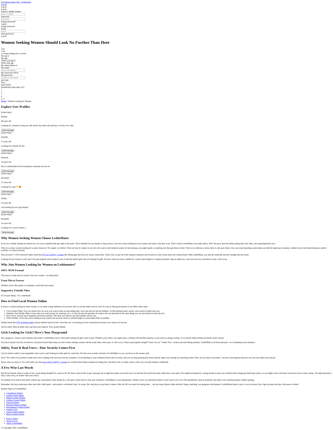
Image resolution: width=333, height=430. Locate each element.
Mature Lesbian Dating (15, 398)
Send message (7, 130)
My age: (4, 58)
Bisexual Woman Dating (16, 405)
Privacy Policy (12, 419)
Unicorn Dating (12, 402)
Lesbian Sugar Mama (15, 395)
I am (3, 49)
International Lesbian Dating (18, 407)
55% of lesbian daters (25, 322)
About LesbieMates (14, 423)
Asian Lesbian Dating (15, 412)
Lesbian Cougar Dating (15, 400)
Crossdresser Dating (14, 393)
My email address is (9, 65)
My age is (5, 56)
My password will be (9, 73)
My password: (7, 75)
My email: (5, 68)
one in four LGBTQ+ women (55, 362)
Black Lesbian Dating (15, 414)
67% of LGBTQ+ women (53, 255)
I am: (3, 51)
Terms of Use (11, 421)
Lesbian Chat (11, 409)
